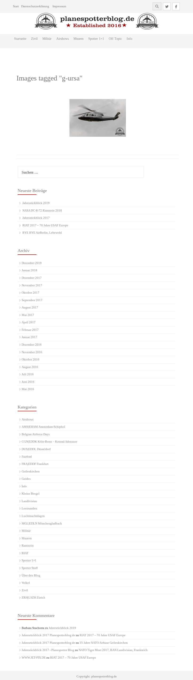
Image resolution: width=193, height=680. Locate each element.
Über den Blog (31, 575)
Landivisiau (29, 501)
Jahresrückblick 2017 (36, 218)
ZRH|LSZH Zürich (33, 597)
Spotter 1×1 (96, 38)
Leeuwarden (29, 508)
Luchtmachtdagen (33, 516)
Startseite (20, 38)
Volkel (26, 582)
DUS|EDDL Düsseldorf (36, 449)
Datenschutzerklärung (35, 6)
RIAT (25, 553)
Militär (47, 38)
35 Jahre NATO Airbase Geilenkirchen (104, 642)
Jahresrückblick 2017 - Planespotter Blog (48, 650)
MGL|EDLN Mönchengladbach (42, 523)
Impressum (59, 6)
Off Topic (115, 38)
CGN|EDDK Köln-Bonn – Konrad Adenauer (49, 441)
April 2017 (29, 322)
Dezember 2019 (32, 263)
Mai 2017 (28, 315)
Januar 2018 (29, 270)
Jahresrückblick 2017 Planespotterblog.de (48, 635)
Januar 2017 (29, 337)
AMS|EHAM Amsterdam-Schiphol (43, 426)
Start (16, 6)
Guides (26, 478)
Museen (78, 38)
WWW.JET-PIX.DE (34, 657)
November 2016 (32, 352)
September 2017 (32, 300)
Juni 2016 (28, 382)
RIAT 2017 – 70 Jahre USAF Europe (45, 225)
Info (129, 38)
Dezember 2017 (32, 278)
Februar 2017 (30, 330)
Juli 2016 (28, 374)
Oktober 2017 (30, 292)
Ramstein (28, 545)
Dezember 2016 (32, 344)
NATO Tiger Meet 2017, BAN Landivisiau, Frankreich (113, 650)
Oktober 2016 (30, 359)
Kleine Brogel (31, 493)
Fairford (27, 456)
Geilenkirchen (31, 471)
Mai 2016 (28, 389)
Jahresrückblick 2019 (36, 203)
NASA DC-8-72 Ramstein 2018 (42, 210)
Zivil (34, 38)
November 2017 (32, 285)
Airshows (62, 38)
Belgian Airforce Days (36, 434)
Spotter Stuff (30, 568)
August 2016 (30, 367)
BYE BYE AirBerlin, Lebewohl (42, 232)
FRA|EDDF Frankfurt (35, 464)
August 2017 (30, 307)
